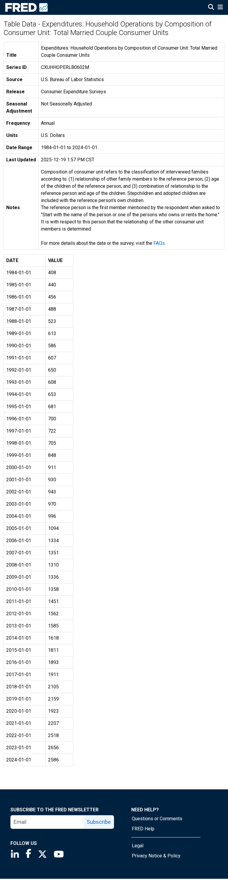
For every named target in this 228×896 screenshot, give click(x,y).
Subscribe (99, 822)
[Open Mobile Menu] (220, 8)
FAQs (159, 243)
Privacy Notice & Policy (156, 856)
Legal (137, 845)
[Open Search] (211, 8)
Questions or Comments (157, 818)
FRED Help (143, 829)
